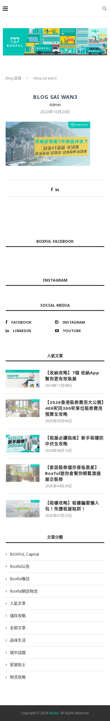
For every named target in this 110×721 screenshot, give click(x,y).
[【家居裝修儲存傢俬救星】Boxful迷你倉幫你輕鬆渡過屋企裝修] (22, 473)
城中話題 (18, 652)
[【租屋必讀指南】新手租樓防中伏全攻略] (22, 443)
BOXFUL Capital (24, 554)
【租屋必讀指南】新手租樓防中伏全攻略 (74, 440)
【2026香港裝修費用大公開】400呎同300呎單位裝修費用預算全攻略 (74, 408)
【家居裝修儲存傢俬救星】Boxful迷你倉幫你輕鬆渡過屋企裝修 (73, 473)
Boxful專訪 (20, 578)
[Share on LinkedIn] (57, 189)
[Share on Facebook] (52, 189)
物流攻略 (18, 677)
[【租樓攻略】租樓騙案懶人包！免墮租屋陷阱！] (22, 508)
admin (55, 104)
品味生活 (18, 640)
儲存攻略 (18, 615)
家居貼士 (18, 664)
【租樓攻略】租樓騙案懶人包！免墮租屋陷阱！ (72, 505)
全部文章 (18, 627)
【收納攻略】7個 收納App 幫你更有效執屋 (72, 375)
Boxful (54, 713)
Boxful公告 (20, 566)
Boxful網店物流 (24, 591)
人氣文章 (18, 603)
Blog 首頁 (13, 78)
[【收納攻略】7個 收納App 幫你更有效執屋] (22, 378)
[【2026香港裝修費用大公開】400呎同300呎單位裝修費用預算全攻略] (22, 408)
